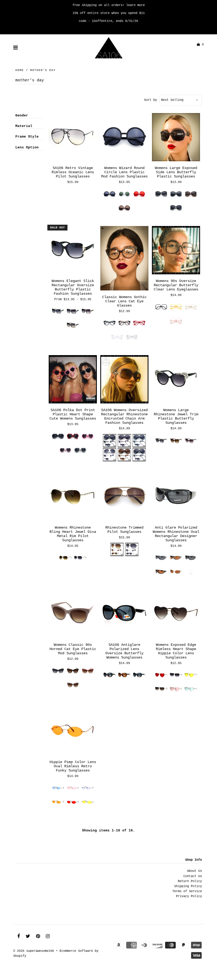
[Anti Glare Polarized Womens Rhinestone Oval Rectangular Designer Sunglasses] (176, 497)
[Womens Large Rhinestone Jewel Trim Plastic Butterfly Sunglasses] (176, 379)
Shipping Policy (188, 886)
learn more (135, 5)
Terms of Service (187, 891)
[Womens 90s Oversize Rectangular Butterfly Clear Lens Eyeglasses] (176, 250)
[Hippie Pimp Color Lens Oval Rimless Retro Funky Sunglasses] (73, 731)
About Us (194, 871)
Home (19, 70)
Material (23, 126)
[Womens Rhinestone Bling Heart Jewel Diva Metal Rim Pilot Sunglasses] (73, 497)
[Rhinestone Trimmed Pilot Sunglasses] (124, 497)
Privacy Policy (189, 896)
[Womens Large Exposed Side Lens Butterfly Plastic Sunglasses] (176, 137)
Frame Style (27, 137)
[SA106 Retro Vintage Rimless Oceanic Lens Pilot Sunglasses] (73, 137)
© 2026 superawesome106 (33, 951)
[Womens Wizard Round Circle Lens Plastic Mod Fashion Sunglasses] (124, 137)
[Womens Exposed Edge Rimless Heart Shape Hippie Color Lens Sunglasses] (176, 614)
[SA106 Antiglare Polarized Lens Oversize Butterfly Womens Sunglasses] (124, 614)
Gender (21, 115)
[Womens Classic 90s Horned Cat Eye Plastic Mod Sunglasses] (73, 614)
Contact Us (192, 876)
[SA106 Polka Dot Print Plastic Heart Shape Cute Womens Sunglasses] (73, 379)
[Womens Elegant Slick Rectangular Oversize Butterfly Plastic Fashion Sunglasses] (73, 250)
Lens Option (27, 147)
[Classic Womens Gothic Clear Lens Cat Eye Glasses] (124, 258)
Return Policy (190, 881)
